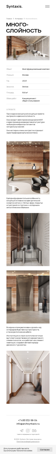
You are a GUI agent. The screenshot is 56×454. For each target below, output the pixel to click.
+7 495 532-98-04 (27, 420)
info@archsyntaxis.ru (28, 423)
